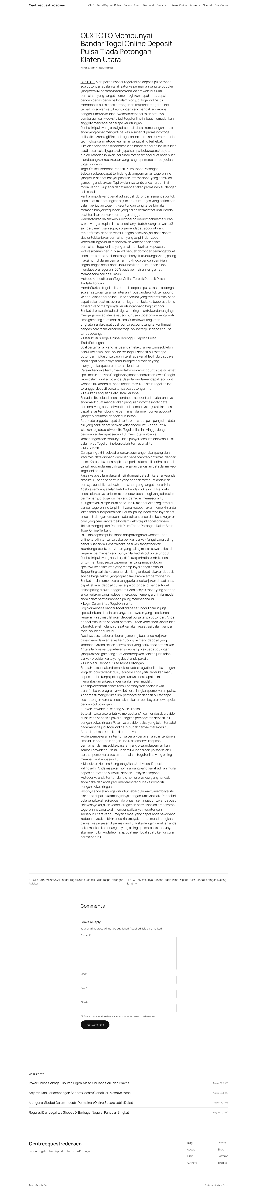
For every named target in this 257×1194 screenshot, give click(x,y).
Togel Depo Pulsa (105, 67)
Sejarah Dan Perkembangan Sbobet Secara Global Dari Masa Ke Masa (80, 1093)
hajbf (92, 67)
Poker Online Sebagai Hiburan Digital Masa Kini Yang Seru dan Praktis (79, 1083)
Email (84, 988)
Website (84, 1002)
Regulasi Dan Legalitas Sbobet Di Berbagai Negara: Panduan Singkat (79, 1112)
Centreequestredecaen (47, 5)
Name (84, 973)
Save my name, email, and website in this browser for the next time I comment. (120, 1016)
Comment (86, 935)
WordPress (223, 1185)
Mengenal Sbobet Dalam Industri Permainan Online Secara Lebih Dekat (81, 1103)
